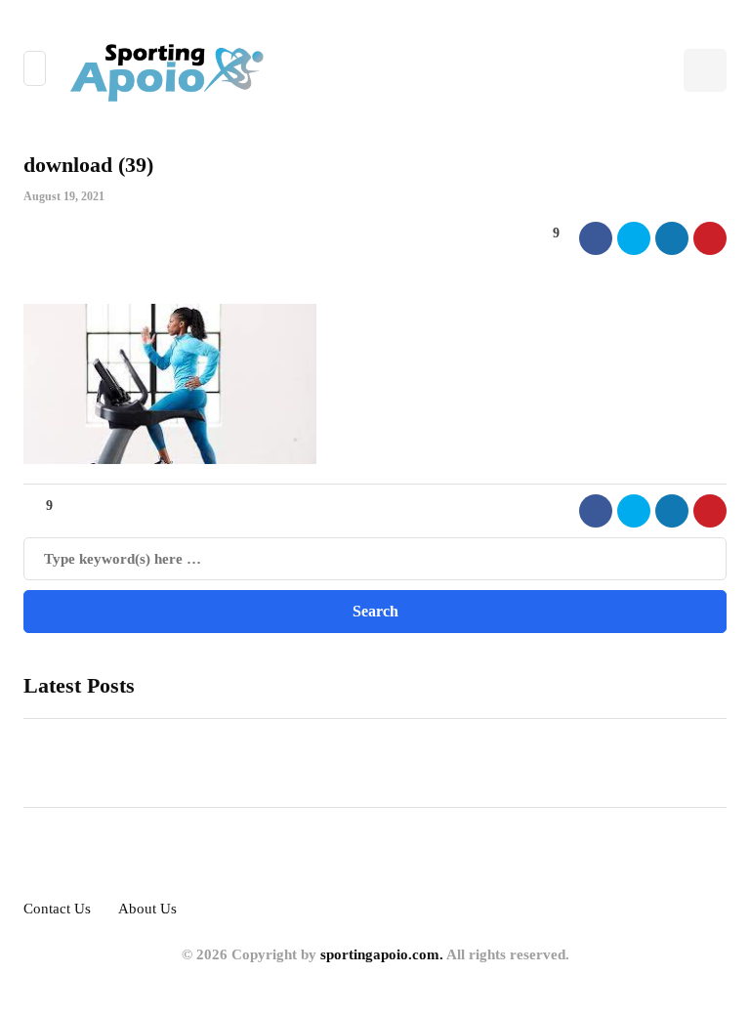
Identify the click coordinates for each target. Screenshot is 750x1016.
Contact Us (57, 908)
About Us (147, 908)
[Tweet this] (633, 238)
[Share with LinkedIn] (671, 238)
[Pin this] (710, 238)
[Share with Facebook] (595, 238)
